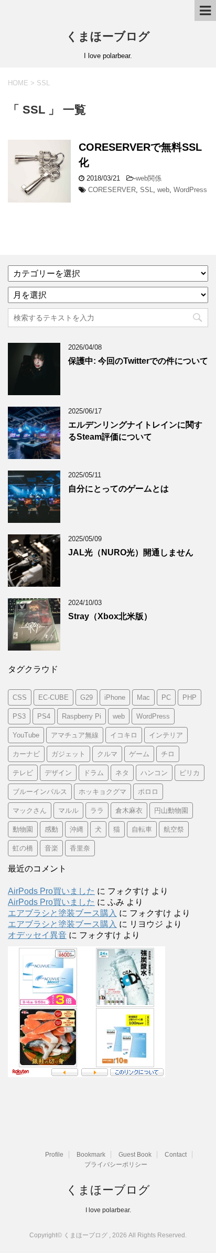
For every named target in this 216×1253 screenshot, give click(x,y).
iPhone (114, 697)
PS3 (19, 716)
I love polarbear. (108, 1210)
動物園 (23, 829)
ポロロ (148, 792)
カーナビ (26, 754)
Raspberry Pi (81, 716)
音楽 (51, 848)
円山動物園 (171, 810)
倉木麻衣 (129, 810)
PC (166, 697)
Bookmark (91, 1154)
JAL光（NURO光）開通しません (130, 552)
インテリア (166, 735)
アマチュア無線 (75, 735)
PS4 (43, 716)
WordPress (190, 190)
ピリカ (189, 773)
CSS (20, 697)
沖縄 (76, 829)
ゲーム (139, 754)
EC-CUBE (53, 697)
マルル (68, 810)
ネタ (122, 773)
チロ (168, 754)
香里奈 (80, 848)
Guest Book (135, 1154)
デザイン (58, 773)
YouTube (26, 735)
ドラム (93, 773)
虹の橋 (23, 848)
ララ (97, 810)
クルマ (107, 754)
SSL (146, 190)
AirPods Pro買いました (51, 891)
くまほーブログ (108, 36)
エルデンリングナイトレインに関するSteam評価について (135, 430)
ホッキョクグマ (102, 792)
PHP (189, 697)
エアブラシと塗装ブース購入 (62, 913)
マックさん (30, 810)
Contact (176, 1154)
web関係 (148, 178)
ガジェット (68, 754)
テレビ (23, 773)
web (163, 190)
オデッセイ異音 (37, 935)
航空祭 (174, 829)
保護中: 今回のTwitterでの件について (138, 360)
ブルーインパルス (40, 792)
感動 (51, 829)
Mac (143, 697)
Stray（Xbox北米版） (110, 616)
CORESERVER (112, 190)
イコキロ (123, 735)
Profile (54, 1154)
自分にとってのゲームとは (118, 488)
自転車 (142, 829)
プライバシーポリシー (115, 1164)
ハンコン (154, 773)
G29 (86, 697)
